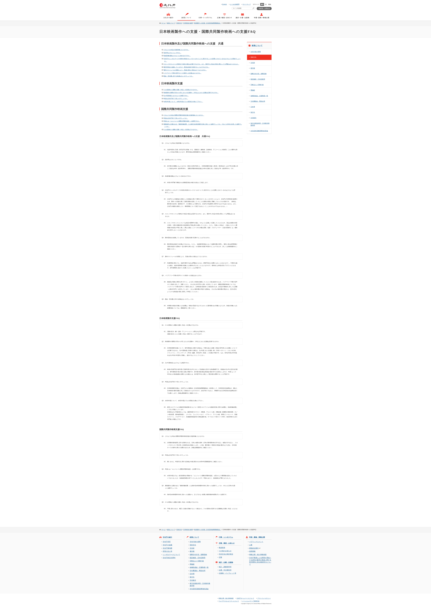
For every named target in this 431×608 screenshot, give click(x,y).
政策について (171, 23)
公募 (250, 545)
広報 (220, 557)
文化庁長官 (167, 542)
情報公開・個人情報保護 (257, 554)
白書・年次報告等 (225, 570)
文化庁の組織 (167, 545)
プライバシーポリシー (264, 598)
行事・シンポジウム (226, 537)
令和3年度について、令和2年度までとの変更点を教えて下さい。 (183, 101)
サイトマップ (247, 4)
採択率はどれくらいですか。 (172, 53)
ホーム (163, 23)
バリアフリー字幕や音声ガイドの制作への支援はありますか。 (182, 73)
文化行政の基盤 (256, 52)
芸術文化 (179, 23)
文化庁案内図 (167, 548)
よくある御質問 (234, 4)
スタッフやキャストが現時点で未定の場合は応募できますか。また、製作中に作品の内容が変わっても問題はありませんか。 (201, 64)
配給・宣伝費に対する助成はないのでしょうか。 (178, 76)
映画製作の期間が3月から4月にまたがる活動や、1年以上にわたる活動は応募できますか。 (191, 92)
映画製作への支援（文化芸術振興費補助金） (207, 23)
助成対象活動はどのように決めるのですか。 (177, 55)
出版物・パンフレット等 (227, 573)
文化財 (253, 63)
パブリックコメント (256, 542)
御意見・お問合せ (264, 8)
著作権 (253, 68)
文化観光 (253, 118)
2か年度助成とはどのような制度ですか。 (176, 95)
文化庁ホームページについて (245, 598)
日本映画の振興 (188, 23)
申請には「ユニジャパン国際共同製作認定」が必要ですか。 (182, 121)
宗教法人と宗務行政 (257, 85)
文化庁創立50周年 (169, 558)
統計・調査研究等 (225, 567)
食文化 (253, 112)
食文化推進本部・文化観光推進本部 (260, 124)
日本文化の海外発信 (226, 554)
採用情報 (252, 551)
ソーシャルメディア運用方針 (250, 601)
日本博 (253, 107)
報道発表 (222, 548)
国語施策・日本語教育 (258, 79)
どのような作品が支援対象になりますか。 (176, 50)
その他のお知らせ (225, 551)
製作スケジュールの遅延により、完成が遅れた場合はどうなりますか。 (185, 70)
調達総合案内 (254, 548)
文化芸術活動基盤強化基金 (259, 131)
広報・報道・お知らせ (227, 543)
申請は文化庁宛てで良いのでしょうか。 (176, 98)
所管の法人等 (167, 551)
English (224, 4)
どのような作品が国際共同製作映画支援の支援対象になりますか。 (184, 115)
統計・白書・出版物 (226, 562)
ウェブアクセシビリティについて (229, 601)
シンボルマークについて (171, 554)
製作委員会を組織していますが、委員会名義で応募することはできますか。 (187, 67)
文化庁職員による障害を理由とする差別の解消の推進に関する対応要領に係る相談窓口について (260, 561)
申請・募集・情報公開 (257, 537)
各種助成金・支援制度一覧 (259, 96)
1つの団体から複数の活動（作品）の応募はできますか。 (181, 89)
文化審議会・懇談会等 (258, 101)
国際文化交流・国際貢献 (259, 74)
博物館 (253, 90)
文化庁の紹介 (167, 537)
